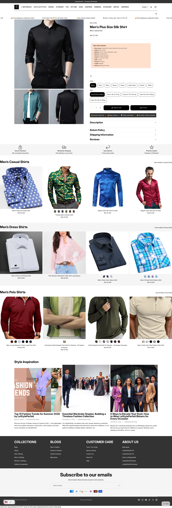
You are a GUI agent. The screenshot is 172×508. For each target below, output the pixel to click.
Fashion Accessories (21, 464)
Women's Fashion (56, 450)
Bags (16, 447)
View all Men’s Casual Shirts (163, 162)
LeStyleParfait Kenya (129, 461)
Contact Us (90, 454)
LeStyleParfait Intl (128, 454)
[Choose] (39, 205)
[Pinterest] (156, 500)
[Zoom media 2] (31, 106)
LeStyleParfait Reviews (129, 464)
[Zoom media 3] (66, 106)
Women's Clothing (20, 461)
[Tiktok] (149, 500)
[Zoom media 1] (49, 54)
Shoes (16, 450)
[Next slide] (39, 187)
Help (87, 461)
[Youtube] (146, 500)
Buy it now (143, 107)
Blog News (53, 457)
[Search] (156, 14)
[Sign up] (119, 485)
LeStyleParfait (23, 500)
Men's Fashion (55, 447)
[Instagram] (142, 500)
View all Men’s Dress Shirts (163, 227)
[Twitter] (153, 500)
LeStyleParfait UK (128, 450)
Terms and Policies (86, 500)
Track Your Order (92, 447)
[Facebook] (139, 500)
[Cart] (155, 7)
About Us (89, 457)
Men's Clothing (19, 457)
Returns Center (91, 450)
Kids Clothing (18, 454)
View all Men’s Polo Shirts (163, 293)
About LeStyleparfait (129, 457)
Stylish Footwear (55, 454)
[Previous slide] (3, 187)
